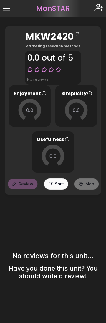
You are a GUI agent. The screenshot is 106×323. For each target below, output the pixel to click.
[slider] (30, 110)
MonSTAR (53, 8)
